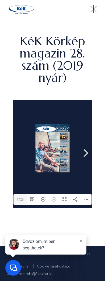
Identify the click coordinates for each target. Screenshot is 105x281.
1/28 (20, 199)
